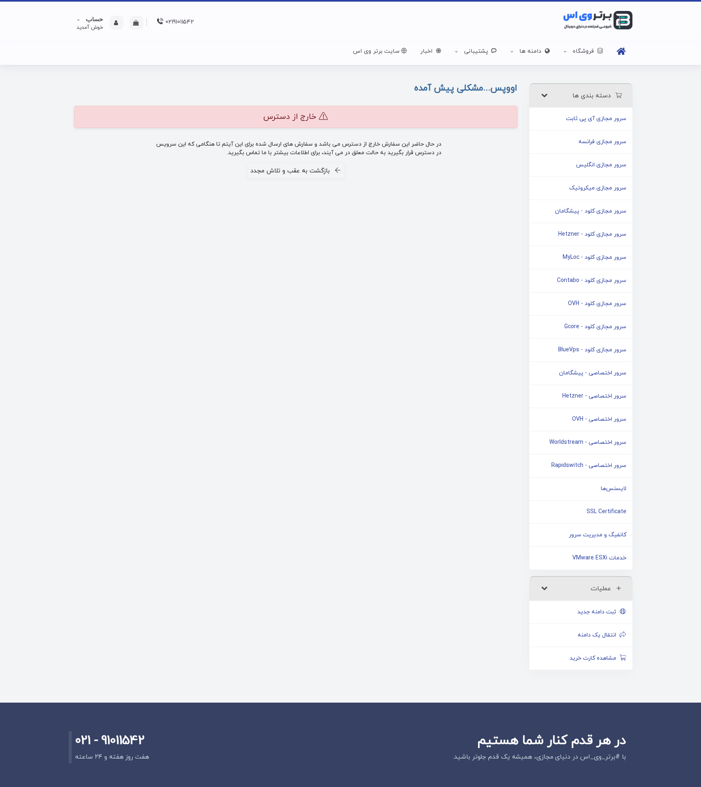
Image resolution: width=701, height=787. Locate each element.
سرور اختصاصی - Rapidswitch (588, 465)
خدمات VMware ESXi (599, 558)
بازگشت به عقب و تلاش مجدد (292, 170)
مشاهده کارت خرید (594, 658)
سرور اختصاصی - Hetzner (594, 396)
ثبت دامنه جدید (598, 612)
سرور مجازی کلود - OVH (597, 303)
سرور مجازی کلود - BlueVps (592, 350)
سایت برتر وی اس (376, 51)
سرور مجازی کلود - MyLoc (594, 257)
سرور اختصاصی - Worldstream (587, 442)
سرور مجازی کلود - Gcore (595, 327)
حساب (93, 19)
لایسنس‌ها (613, 488)
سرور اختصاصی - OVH (599, 419)
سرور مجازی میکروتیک (597, 188)
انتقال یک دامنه (598, 635)
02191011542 (178, 22)
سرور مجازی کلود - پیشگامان (590, 211)
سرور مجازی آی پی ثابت (596, 119)
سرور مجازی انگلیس (601, 165)
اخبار (427, 51)
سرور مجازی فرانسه (602, 142)
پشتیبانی (476, 51)
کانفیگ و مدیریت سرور (597, 535)
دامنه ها (530, 51)
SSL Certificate (606, 512)
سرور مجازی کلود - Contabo (591, 280)
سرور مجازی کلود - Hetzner (592, 234)
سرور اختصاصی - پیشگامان (592, 373)
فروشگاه (583, 51)
